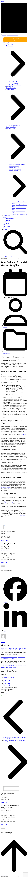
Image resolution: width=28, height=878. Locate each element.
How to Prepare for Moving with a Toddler (14, 737)
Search (2, 258)
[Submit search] (18, 258)
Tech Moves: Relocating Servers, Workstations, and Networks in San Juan (13, 657)
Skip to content (4, 1)
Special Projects (7, 685)
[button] (11, 256)
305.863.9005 (4, 541)
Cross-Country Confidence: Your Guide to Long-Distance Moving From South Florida (13, 649)
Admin (5, 327)
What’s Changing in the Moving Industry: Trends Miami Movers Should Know (13, 666)
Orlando (5, 681)
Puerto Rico (6, 683)
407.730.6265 (4, 550)
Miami (5, 678)
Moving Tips (6, 353)
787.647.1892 (4, 562)
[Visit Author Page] (3, 638)
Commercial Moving (8, 677)
